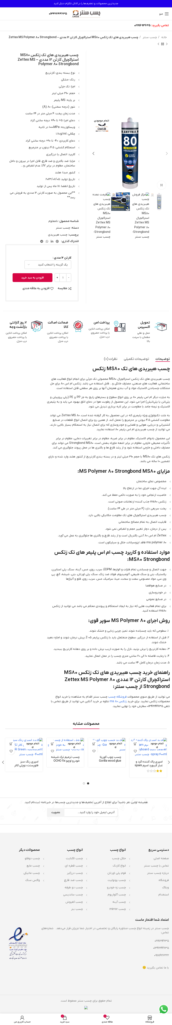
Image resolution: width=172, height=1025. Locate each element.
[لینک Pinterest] (57, 241)
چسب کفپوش (74, 902)
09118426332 (161, 955)
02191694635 (142, 25)
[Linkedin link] (52, 241)
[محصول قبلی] (167, 44)
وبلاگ (165, 888)
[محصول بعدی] (158, 44)
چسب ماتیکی (31, 873)
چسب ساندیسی (73, 895)
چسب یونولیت (117, 880)
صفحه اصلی (161, 858)
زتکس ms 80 (118, 701)
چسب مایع (33, 866)
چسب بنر (77, 909)
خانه (163, 37)
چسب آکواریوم (117, 895)
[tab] (162, 359)
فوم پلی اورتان (116, 873)
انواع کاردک (119, 866)
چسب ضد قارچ (73, 880)
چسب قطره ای (74, 866)
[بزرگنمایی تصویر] (161, 185)
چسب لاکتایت (74, 858)
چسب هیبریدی (57, 235)
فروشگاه (164, 880)
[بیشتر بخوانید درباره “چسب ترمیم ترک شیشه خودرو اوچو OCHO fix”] (52, 743)
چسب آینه (119, 902)
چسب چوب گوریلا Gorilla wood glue (110, 759)
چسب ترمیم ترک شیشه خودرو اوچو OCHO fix (65, 759)
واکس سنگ (32, 880)
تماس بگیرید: (160, 25)
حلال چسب (119, 858)
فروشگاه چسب (117, 697)
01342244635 (161, 948)
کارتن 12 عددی (62, 258)
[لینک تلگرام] (41, 241)
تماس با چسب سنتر (156, 866)
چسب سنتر (149, 37)
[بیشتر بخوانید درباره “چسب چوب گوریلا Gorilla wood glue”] (94, 743)
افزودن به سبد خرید (32, 277)
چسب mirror (117, 909)
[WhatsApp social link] (47, 241)
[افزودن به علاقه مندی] (135, 751)
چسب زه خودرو (116, 888)
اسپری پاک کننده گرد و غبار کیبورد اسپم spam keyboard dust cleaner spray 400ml (149, 767)
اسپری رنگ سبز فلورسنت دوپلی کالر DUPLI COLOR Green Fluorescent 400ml (25, 767)
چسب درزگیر (75, 873)
